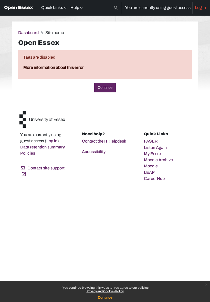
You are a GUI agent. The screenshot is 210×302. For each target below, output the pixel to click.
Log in (200, 7)
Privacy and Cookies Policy (105, 291)
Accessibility (94, 151)
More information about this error (53, 67)
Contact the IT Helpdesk (104, 141)
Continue (105, 297)
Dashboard (28, 32)
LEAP (149, 172)
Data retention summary (42, 147)
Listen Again (155, 147)
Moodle (151, 166)
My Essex (153, 154)
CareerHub (154, 178)
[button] (116, 8)
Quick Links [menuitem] (52, 7)
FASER (151, 141)
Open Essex (18, 7)
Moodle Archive (158, 160)
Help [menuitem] (74, 7)
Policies (27, 153)
